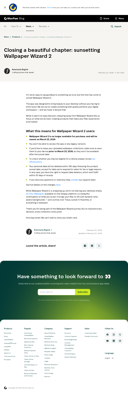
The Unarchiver (9, 356)
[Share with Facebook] (85, 246)
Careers (47, 358)
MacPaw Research (51, 364)
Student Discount (91, 336)
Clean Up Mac (29, 370)
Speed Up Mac (29, 342)
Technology (48, 373)
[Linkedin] (113, 340)
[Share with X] (99, 246)
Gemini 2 (7, 353)
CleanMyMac (8, 339)
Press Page (48, 355)
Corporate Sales (91, 333)
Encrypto (7, 359)
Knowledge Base (70, 339)
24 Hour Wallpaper (35, 194)
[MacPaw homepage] (5, 387)
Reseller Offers (49, 351)
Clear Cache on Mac (31, 356)
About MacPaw (49, 333)
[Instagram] (113, 334)
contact (74, 180)
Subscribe (83, 292)
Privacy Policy (84, 300)
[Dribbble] (120, 340)
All (5, 26)
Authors (47, 376)
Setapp (6, 350)
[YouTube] (107, 340)
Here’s (49, 7)
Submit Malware (70, 357)
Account (67, 333)
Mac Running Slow (31, 338)
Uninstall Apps (69, 354)
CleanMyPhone (10, 343)
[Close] (5, 7)
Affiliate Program (50, 348)
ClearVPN (7, 346)
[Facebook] (107, 334)
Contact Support (70, 336)
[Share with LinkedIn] (92, 246)
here (58, 185)
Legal (46, 361)
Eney (6, 336)
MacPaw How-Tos (50, 342)
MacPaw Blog (49, 345)
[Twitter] (120, 334)
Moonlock (7, 333)
